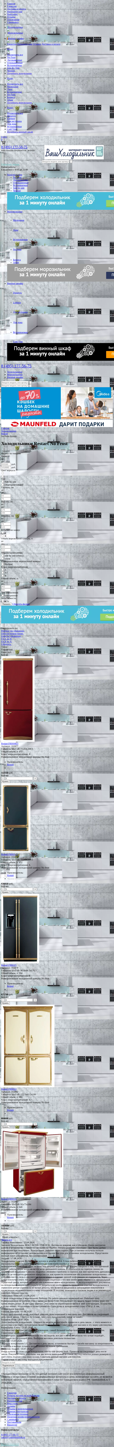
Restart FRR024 (8, 1199)
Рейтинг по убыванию (12, 631)
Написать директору (10, 1444)
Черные (11, 70)
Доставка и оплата (16, 9)
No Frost (11, 57)
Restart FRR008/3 (9, 743)
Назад (10, 49)
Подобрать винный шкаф (20, 132)
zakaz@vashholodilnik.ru (13, 1437)
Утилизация (13, 19)
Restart (10, 764)
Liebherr (11, 118)
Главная (11, 3)
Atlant (10, 100)
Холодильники (15, 27)
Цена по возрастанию (12, 633)
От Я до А (6, 641)
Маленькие (12, 86)
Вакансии (12, 1425)
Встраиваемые (14, 65)
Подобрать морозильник (19, 102)
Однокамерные (15, 62)
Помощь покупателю (17, 1411)
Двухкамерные (14, 60)
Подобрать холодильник (19, 73)
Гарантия (11, 6)
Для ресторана (14, 121)
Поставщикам (14, 1422)
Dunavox (11, 116)
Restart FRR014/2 (9, 854)
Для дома (11, 124)
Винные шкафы (16, 38)
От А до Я (6, 639)
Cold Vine (12, 129)
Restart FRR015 (8, 965)
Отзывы (11, 17)
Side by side (18, 188)
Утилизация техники (17, 1414)
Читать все (6, 1240)
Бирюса (11, 97)
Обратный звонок (10, 164)
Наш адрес (12, 14)
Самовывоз (13, 22)
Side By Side (13, 68)
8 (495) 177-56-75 (14, 147)
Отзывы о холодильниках (20, 1409)
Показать (6, 604)
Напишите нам (14, 11)
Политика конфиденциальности (23, 1417)
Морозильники (15, 33)
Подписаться (8, 1365)
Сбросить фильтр (21, 604)
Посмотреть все (15, 54)
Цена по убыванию (11, 636)
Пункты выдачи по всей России (23, 1395)
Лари (9, 89)
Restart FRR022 (8, 1089)
